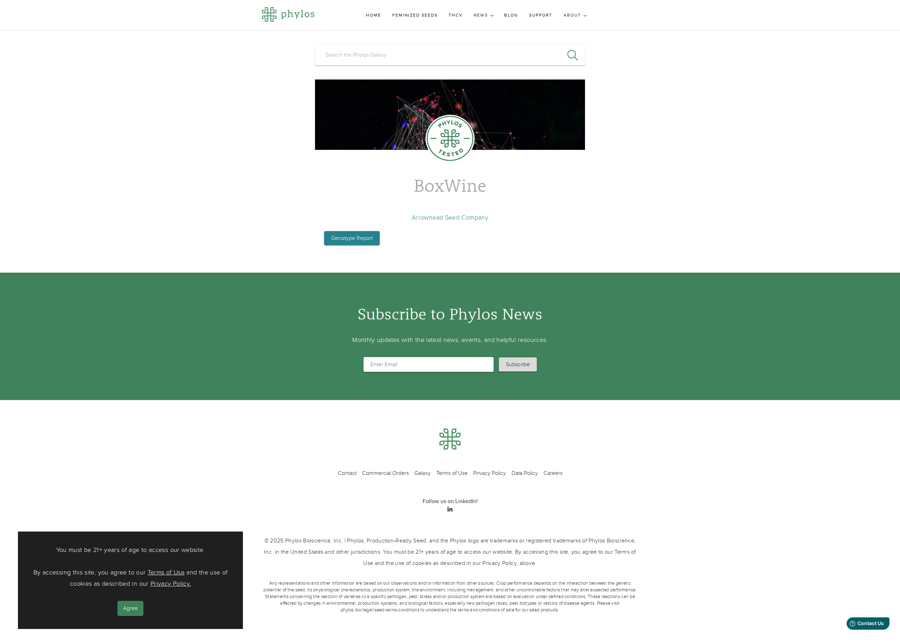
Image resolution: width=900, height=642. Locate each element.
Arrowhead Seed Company (450, 217)
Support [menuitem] (540, 15)
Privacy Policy (489, 473)
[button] (518, 364)
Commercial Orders (385, 473)
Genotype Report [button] (352, 238)
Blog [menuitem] (511, 15)
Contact (347, 473)
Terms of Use (166, 573)
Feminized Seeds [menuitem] (415, 15)
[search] (450, 55)
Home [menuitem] (373, 15)
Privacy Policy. (170, 584)
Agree (130, 608)
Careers (553, 473)
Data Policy (525, 473)
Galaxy (422, 473)
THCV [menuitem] (456, 15)
